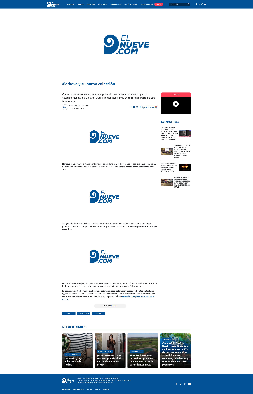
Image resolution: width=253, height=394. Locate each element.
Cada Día (80, 4)
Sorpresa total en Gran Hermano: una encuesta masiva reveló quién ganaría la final (169, 167)
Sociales (98, 313)
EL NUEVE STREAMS (131, 4)
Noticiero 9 (102, 4)
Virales (97, 390)
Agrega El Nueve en (149, 107)
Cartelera (66, 390)
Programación (147, 4)
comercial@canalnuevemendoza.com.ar (102, 380)
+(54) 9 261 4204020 (125, 380)
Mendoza (70, 4)
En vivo (158, 4)
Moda (69, 313)
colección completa (131, 296)
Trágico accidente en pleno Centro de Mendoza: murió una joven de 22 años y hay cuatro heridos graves (182, 182)
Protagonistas (115, 4)
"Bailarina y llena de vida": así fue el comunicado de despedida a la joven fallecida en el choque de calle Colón (182, 151)
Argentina (91, 4)
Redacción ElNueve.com (78, 106)
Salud (89, 390)
